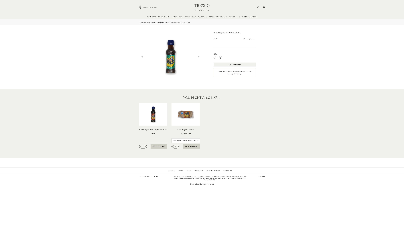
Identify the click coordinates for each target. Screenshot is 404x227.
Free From (233, 16)
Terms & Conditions (213, 170)
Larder (174, 16)
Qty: (215, 54)
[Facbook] (154, 177)
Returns (180, 170)
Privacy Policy (227, 170)
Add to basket (234, 64)
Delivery (171, 170)
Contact (188, 170)
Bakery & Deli (163, 16)
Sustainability (199, 170)
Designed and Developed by (202, 184)
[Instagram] (157, 177)
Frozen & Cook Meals (187, 16)
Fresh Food (151, 16)
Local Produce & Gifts (248, 16)
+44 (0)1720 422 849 (216, 176)
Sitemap (262, 177)
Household (202, 16)
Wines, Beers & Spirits (218, 16)
